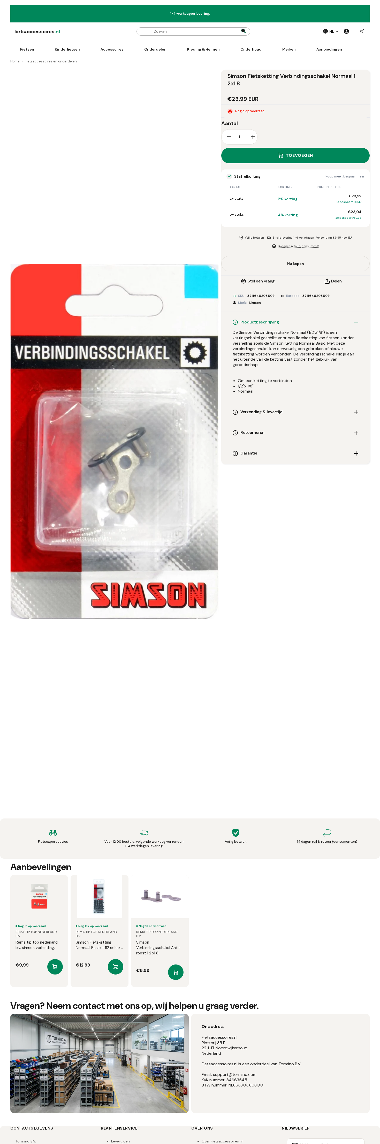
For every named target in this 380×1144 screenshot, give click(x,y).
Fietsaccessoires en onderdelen (51, 61)
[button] (362, 31)
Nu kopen (295, 263)
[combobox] (193, 31)
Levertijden (120, 1141)
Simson (255, 303)
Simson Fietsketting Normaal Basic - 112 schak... (99, 945)
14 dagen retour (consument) (298, 246)
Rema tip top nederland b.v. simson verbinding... (37, 945)
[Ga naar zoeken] (243, 31)
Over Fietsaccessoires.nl (222, 1141)
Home (15, 61)
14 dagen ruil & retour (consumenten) (327, 841)
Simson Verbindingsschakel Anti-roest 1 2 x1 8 (158, 948)
